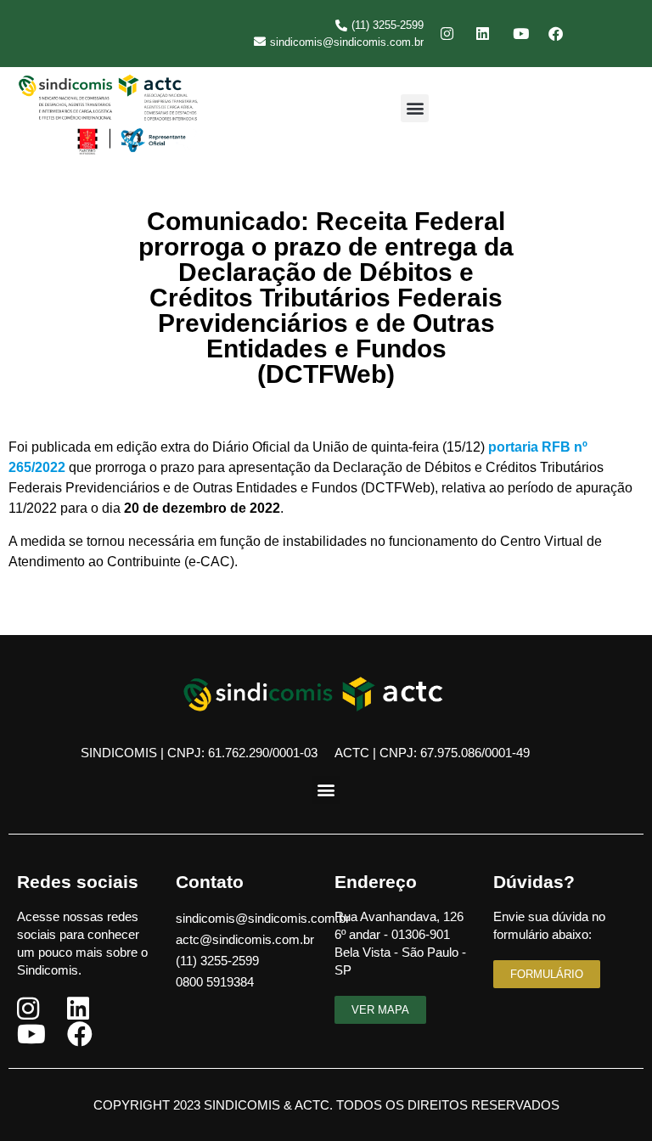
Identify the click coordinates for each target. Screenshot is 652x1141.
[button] (415, 108)
